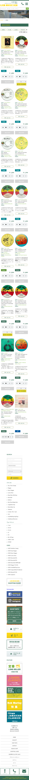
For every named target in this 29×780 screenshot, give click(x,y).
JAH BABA (20, 50)
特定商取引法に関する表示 (14, 754)
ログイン (15, 760)
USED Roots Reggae (12, 553)
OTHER (9, 542)
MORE (14, 621)
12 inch (9, 530)
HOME (1, 20)
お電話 (14, 773)
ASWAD (19, 248)
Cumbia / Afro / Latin (12, 511)
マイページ (14, 765)
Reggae (9, 488)
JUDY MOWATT (7, 50)
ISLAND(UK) (17, 253)
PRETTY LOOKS (8, 108)
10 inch (9, 527)
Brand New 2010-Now (12, 495)
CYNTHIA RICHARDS (22, 199)
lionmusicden (10, 589)
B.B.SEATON (6, 299)
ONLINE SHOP (14, 748)
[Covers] (6, 255)
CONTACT (14, 745)
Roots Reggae (11, 490)
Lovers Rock (10, 492)
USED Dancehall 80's (12, 558)
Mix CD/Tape (10, 537)
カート (14, 762)
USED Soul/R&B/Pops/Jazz (14, 567)
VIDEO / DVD (11, 539)
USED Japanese (11, 574)
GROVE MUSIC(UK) (8, 54)
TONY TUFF (20, 102)
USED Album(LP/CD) (12, 572)
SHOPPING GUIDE (14, 751)
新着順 (3, 29)
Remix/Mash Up (11, 507)
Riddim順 (23, 29)
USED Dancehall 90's (12, 560)
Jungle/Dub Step (11, 504)
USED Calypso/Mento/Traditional (15, 569)
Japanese (10, 509)
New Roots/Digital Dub (13, 502)
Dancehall (10, 497)
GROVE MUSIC (21, 54)
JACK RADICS (7, 102)
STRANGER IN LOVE (23, 55)
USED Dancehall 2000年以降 (14, 562)
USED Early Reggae (12, 550)
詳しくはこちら (21, 64)
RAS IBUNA (6, 199)
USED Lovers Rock (12, 555)
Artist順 (9, 29)
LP (8, 532)
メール (24, 773)
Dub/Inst (10, 499)
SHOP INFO (14, 743)
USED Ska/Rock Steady (13, 548)
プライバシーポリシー (14, 757)
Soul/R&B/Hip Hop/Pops (13, 516)
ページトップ (5, 773)
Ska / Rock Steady (12, 485)
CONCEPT (14, 740)
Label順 (16, 29)
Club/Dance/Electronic (12, 519)
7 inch (9, 525)
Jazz (9, 514)
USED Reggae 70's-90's (13, 565)
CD (8, 534)
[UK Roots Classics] (23, 255)
